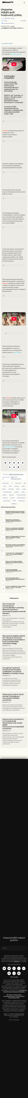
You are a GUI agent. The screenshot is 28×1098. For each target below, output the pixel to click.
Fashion (4, 489)
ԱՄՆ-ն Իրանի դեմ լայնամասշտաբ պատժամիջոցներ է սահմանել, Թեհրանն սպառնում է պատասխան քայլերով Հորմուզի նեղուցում (13, 608)
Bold (25, 483)
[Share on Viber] (18, 467)
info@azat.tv (17, 961)
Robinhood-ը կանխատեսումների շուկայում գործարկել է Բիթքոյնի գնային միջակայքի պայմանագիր (15, 529)
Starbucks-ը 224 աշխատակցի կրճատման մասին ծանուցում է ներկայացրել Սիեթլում (14, 562)
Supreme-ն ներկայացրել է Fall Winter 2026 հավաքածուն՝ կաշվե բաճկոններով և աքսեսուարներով (15, 537)
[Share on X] (22, 463)
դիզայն (5, 494)
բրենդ (23, 492)
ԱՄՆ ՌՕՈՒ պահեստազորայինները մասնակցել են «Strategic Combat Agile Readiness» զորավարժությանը (15, 545)
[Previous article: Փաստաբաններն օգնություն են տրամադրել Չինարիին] (1, 549)
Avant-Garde (18, 483)
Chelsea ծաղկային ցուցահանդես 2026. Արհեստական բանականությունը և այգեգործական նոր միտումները (11, 86)
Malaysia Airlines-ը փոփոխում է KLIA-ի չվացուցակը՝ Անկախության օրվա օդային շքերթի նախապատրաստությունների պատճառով (13, 723)
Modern (18, 489)
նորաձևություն (21, 497)
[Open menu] (24, 2)
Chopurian (16, 486)
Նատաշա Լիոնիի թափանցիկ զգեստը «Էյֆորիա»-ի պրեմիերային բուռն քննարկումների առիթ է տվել (13, 110)
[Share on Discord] (9, 463)
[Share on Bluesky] (14, 463)
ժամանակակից (21, 494)
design (23, 486)
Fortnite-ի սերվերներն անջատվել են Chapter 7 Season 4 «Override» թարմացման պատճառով (15, 587)
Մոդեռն (12, 497)
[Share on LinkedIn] (14, 467)
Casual (10, 486)
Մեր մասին (9, 994)
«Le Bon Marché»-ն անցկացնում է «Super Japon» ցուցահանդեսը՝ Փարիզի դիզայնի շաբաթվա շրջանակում (15, 554)
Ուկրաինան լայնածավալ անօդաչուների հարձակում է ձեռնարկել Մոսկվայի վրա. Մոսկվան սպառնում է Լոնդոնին (16, 520)
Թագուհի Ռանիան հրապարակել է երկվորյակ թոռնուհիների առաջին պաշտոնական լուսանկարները (15, 512)
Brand (4, 486)
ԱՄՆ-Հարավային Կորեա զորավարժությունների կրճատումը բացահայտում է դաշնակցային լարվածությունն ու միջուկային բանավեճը (15, 578)
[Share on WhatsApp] (18, 463)
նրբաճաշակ (6, 500)
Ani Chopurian (5, 483)
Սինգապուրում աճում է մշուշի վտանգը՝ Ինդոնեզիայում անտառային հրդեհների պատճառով (13, 697)
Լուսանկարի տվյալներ (7, 43)
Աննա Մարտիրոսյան (16, 474)
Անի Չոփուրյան (7, 492)
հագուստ (5, 497)
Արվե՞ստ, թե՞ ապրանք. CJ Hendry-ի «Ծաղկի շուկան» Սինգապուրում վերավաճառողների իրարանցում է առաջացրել (13, 99)
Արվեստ (16, 492)
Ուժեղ (14, 500)
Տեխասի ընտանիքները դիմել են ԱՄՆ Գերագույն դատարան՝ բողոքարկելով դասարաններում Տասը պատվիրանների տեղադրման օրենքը (13, 639)
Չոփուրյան (22, 500)
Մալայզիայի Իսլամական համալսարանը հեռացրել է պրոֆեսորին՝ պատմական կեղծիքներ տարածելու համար (13, 670)
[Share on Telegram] (5, 463)
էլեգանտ (11, 494)
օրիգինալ (14, 503)
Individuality (11, 489)
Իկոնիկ (12, 26)
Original (24, 489)
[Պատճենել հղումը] (23, 21)
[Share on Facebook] (9, 467)
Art (12, 483)
